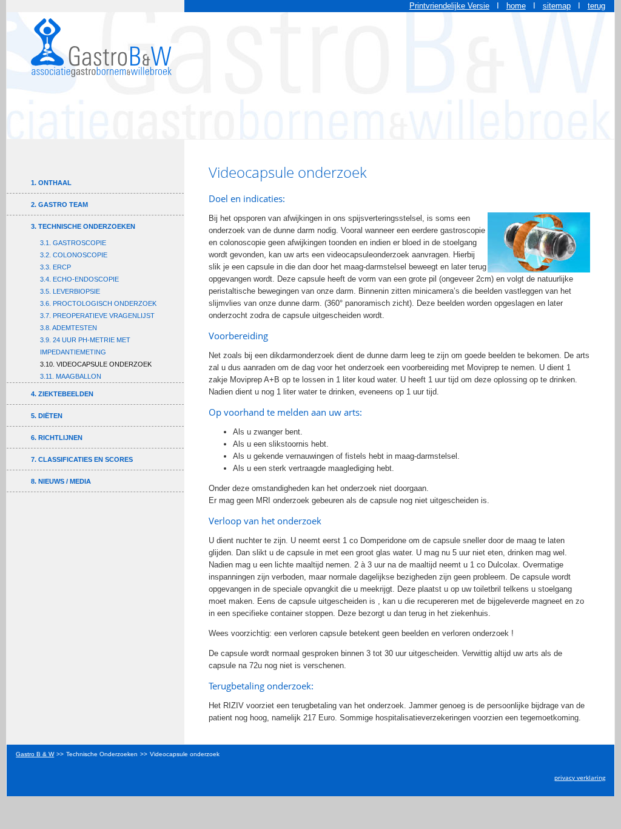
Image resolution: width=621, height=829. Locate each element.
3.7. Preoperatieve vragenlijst (97, 315)
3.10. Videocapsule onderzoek (96, 364)
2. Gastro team (59, 204)
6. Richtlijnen (56, 437)
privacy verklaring (579, 777)
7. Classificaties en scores (82, 459)
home (516, 5)
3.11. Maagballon (70, 376)
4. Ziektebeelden (62, 394)
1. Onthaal (51, 182)
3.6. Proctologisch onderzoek (98, 303)
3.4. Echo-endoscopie (79, 279)
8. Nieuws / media (61, 481)
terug (596, 5)
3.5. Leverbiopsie (70, 291)
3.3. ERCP (55, 267)
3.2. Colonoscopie (73, 255)
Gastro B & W (35, 754)
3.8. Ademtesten (68, 327)
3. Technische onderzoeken (83, 226)
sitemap (557, 5)
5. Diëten (46, 415)
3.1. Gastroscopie (73, 242)
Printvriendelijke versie (449, 5)
